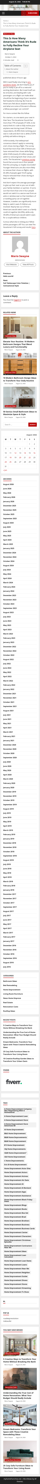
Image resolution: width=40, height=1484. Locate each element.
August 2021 (8, 711)
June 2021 (7, 719)
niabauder (7, 1321)
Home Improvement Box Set (16, 1213)
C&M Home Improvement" (15, 1153)
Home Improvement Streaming (17, 1288)
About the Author (12, 69)
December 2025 (9, 506)
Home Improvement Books (15, 1209)
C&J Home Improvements (15, 1149)
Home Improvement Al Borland (17, 1188)
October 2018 (8, 851)
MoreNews (27, 1479)
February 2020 (9, 783)
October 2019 (8, 800)
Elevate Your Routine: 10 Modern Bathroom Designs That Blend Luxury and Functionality (18, 344)
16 (34, 453)
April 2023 (7, 629)
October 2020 (8, 753)
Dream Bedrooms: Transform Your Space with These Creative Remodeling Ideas (19, 1044)
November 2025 (9, 510)
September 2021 (10, 706)
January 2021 (8, 740)
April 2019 (7, 826)
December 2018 (9, 843)
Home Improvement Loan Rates (17, 1261)
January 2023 (8, 642)
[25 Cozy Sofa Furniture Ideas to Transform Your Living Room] (20, 1452)
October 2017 (8, 903)
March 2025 (8, 544)
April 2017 (7, 928)
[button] (3, 13)
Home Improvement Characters (17, 1236)
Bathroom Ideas (9, 34)
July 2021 (7, 715)
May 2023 (7, 625)
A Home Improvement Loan (16, 1116)
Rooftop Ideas (9, 1011)
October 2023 (8, 604)
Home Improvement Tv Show (16, 1292)
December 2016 (9, 945)
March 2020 (8, 779)
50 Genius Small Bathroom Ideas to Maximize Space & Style (20, 413)
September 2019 (10, 804)
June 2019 (7, 817)
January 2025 (8, 548)
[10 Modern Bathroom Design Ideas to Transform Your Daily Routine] (20, 364)
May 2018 (7, 873)
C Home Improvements (14, 1161)
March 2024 (8, 582)
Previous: (8, 274)
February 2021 (9, 736)
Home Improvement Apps (15, 1192)
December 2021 (9, 693)
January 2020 (8, 787)
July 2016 (7, 967)
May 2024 (7, 574)
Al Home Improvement (14, 1129)
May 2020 (7, 770)
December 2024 (9, 553)
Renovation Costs (10, 1007)
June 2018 (7, 868)
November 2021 (9, 698)
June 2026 (7, 488)
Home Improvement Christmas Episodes (17, 1241)
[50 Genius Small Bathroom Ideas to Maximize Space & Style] (20, 398)
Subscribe (32, 13)
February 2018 (9, 886)
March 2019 (8, 830)
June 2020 (7, 766)
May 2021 (7, 723)
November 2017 (9, 898)
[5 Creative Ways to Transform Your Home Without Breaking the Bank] (20, 1345)
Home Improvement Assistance (17, 1196)
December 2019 (9, 792)
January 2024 (8, 591)
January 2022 (8, 689)
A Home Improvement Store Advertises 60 (16, 1125)
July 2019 (7, 813)
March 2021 (8, 732)
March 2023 (8, 634)
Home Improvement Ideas (15, 1251)
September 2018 (10, 856)
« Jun (5, 470)
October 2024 (8, 561)
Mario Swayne (10, 54)
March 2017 (8, 933)
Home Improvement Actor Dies (17, 1168)
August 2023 (8, 612)
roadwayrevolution (10, 1318)
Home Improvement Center (16, 1232)
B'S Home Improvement (14, 1145)
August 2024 (8, 565)
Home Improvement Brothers (16, 1221)
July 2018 (7, 864)
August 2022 (8, 659)
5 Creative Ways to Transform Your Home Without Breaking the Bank (19, 1360)
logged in (17, 300)
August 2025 (8, 523)
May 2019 (7, 821)
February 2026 (9, 497)
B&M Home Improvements (15, 1137)
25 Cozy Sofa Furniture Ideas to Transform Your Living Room (18, 1466)
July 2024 (7, 570)
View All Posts (28, 264)
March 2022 (8, 681)
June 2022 (7, 668)
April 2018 (7, 877)
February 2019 (9, 834)
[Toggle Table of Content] (24, 66)
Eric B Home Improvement (15, 1164)
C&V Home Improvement (14, 1157)
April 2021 (7, 728)
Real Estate (8, 1002)
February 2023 (9, 638)
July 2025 (7, 527)
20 (20, 457)
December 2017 (9, 894)
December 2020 (9, 745)
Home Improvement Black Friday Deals (18, 1200)
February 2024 (9, 587)
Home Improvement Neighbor (17, 1272)
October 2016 (8, 954)
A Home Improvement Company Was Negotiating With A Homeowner (18, 1110)
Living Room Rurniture (13, 994)
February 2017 (9, 937)
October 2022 (8, 655)
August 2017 (8, 911)
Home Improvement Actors (15, 1172)
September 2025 (10, 518)
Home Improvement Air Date (16, 1180)
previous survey (28, 159)
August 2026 (8, 484)
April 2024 (7, 578)
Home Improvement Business (16, 1224)
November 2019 (9, 796)
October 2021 (8, 702)
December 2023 (9, 595)
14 (25, 453)
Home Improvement (11, 990)
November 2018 (9, 847)
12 (15, 453)
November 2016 (9, 950)
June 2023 (7, 621)
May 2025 (7, 535)
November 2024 (9, 557)
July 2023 (7, 617)
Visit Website (11, 264)
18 (10, 457)
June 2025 (7, 531)
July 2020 (7, 762)
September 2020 (10, 757)
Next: (16, 283)
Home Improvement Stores (15, 1284)
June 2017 (7, 920)
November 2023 (9, 600)
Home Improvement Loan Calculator (15, 1256)
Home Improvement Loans (15, 1265)
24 (6, 462)
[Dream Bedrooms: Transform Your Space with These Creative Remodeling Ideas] (20, 1415)
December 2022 (9, 646)
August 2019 (8, 809)
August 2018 (8, 860)
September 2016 (10, 958)
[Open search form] (18, 13)
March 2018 (8, 881)
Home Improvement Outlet (15, 1276)
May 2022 (7, 672)
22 (30, 457)
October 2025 (8, 514)
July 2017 (7, 915)
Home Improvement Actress (16, 1176)
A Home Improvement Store (16, 1120)
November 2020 (9, 749)
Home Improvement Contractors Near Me (18, 1247)
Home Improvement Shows (15, 1280)
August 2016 (8, 962)
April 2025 (7, 540)
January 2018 (8, 890)
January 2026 (8, 501)
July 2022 (7, 663)
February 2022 (9, 685)
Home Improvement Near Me (16, 1268)
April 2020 (7, 775)
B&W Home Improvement (15, 1141)
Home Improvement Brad (15, 1217)
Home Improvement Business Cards (19, 1228)
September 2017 (10, 907)
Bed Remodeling (10, 985)
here (33, 227)
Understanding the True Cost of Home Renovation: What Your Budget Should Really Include (19, 1035)
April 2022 (7, 676)
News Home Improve (12, 998)
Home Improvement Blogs (15, 1205)
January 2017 (8, 941)
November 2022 (9, 651)
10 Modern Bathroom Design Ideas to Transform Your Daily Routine (19, 379)
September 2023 (10, 608)
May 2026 (7, 493)
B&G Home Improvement (15, 1133)
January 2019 (8, 839)
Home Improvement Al (14, 1184)
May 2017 (7, 924)
